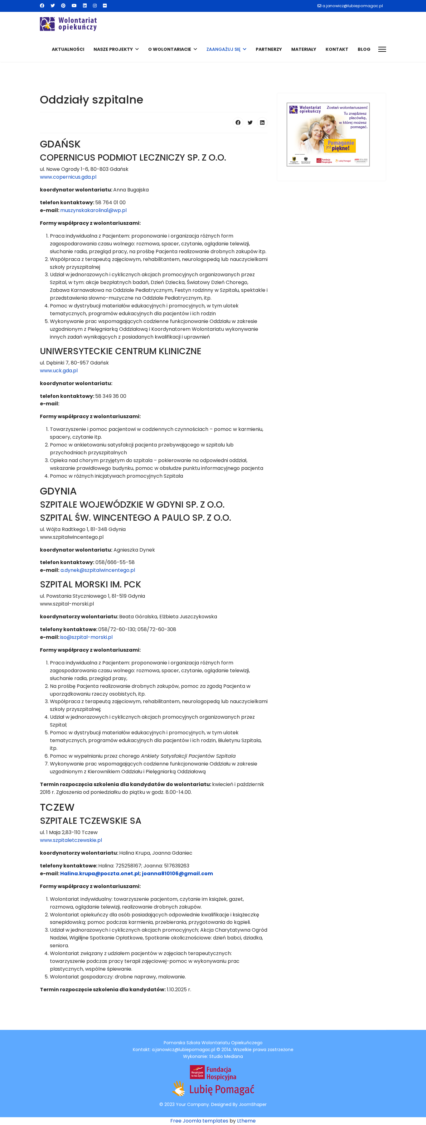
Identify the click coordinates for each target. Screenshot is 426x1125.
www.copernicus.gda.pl (68, 177)
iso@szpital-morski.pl (86, 637)
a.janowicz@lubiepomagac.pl (352, 5)
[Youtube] (74, 5)
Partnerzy (269, 49)
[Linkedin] (85, 5)
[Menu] (382, 49)
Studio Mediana (226, 1056)
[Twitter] (53, 5)
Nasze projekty (113, 49)
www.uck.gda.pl (59, 370)
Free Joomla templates (199, 1120)
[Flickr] (105, 5)
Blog (364, 49)
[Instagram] (95, 5)
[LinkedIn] (262, 122)
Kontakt (337, 49)
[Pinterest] (63, 5)
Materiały (303, 49)
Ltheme (246, 1120)
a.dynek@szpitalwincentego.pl (98, 570)
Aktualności (68, 49)
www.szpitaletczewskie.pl (71, 840)
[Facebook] (42, 5)
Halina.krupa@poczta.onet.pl (99, 873)
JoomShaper (253, 1104)
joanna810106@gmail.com (177, 873)
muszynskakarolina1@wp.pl (93, 210)
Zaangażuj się (223, 49)
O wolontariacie (169, 49)
